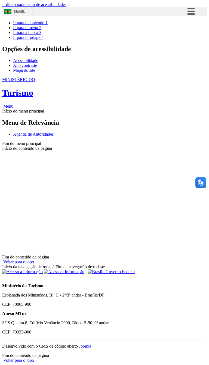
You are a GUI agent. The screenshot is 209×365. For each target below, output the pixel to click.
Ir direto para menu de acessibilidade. (34, 4)
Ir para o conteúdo (30, 22)
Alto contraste (25, 65)
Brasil (19, 11)
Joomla (85, 346)
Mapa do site (24, 70)
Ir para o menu (27, 27)
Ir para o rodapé (28, 37)
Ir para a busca (27, 32)
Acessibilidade (25, 60)
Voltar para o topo (18, 262)
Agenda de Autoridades (33, 134)
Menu (7, 106)
